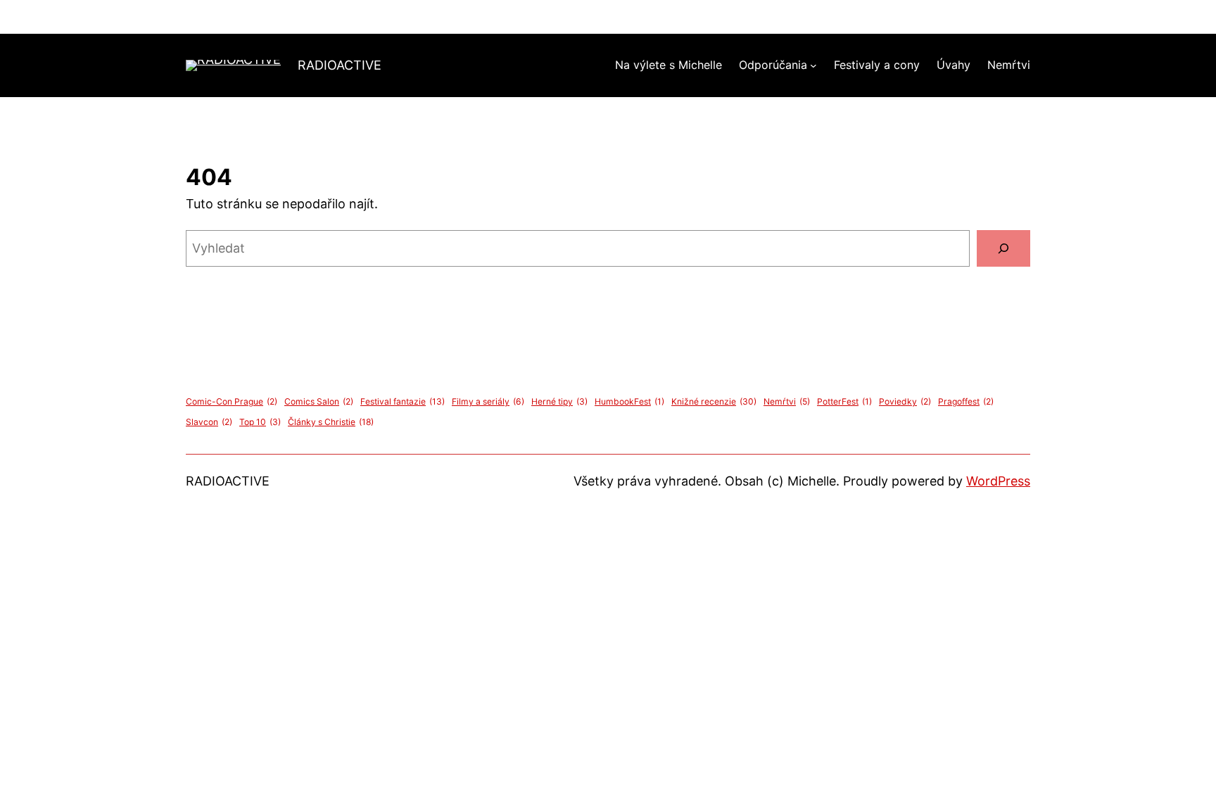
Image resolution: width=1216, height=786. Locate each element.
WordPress (998, 481)
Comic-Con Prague (231, 401)
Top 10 (260, 422)
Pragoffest (966, 401)
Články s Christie (331, 422)
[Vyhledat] (1003, 248)
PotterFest (844, 401)
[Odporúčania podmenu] (813, 65)
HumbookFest (629, 401)
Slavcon (209, 422)
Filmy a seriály (488, 401)
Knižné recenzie (713, 401)
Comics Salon (318, 401)
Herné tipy (559, 401)
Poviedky (905, 401)
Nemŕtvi (787, 401)
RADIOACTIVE (339, 65)
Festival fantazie (402, 401)
